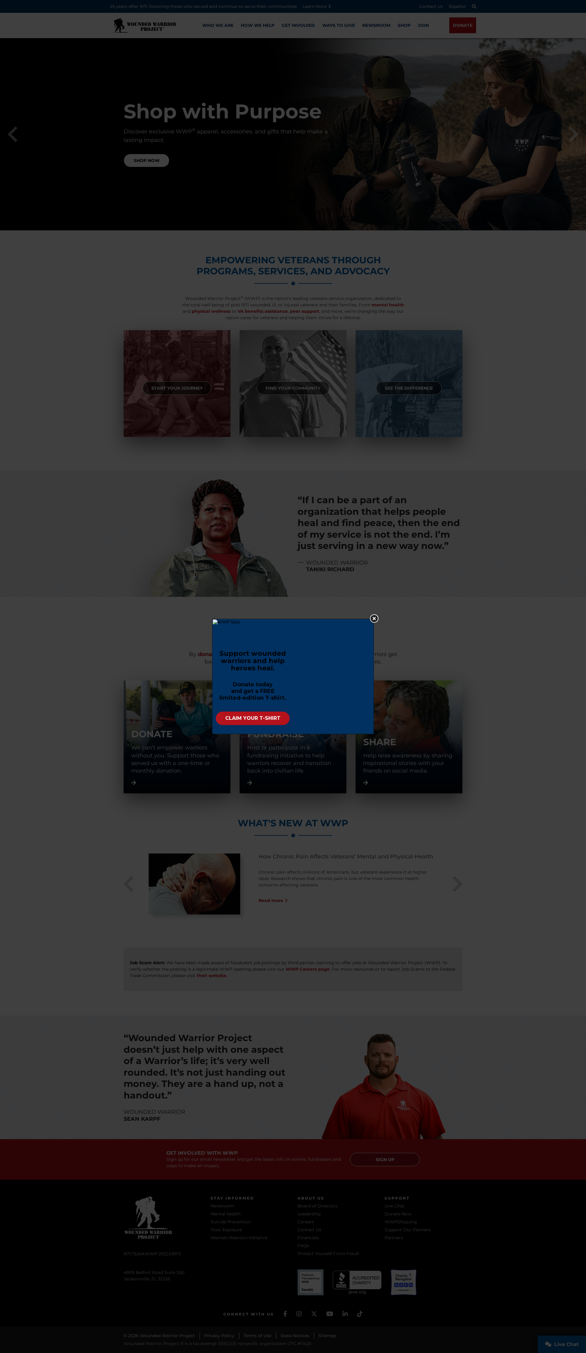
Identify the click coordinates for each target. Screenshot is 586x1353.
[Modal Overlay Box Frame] (293, 676)
